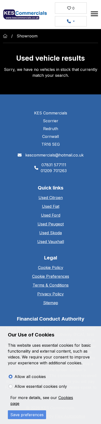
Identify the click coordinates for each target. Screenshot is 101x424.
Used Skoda (50, 232)
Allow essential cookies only (40, 386)
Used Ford (50, 215)
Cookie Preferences (50, 276)
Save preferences (27, 414)
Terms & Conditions (51, 285)
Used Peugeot (51, 224)
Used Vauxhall (50, 241)
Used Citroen (50, 197)
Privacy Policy (50, 293)
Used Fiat (50, 206)
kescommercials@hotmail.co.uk (54, 155)
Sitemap (50, 302)
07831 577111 (53, 164)
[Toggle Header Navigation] (94, 14)
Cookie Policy (50, 267)
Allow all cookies (30, 376)
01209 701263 (54, 170)
